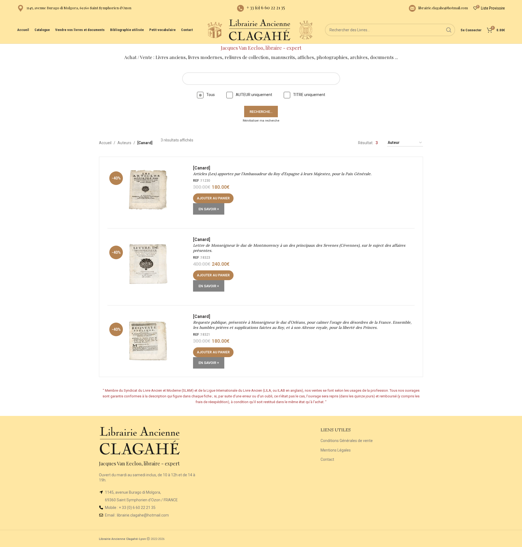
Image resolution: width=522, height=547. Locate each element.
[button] (213, 198)
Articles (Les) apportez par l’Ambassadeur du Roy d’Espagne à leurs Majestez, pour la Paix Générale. (282, 173)
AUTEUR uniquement (254, 94)
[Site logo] (215, 29)
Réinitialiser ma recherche (261, 120)
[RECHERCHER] (449, 30)
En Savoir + (208, 209)
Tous (210, 94)
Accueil (105, 143)
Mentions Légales (336, 450)
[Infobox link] (74, 8)
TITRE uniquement (309, 94)
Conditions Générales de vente (347, 440)
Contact (327, 459)
